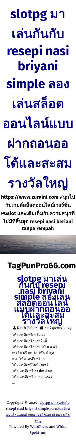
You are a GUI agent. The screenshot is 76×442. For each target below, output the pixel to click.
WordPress (39, 426)
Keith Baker (27, 328)
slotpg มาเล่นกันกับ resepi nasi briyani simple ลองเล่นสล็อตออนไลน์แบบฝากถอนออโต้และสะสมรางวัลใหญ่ (38, 98)
